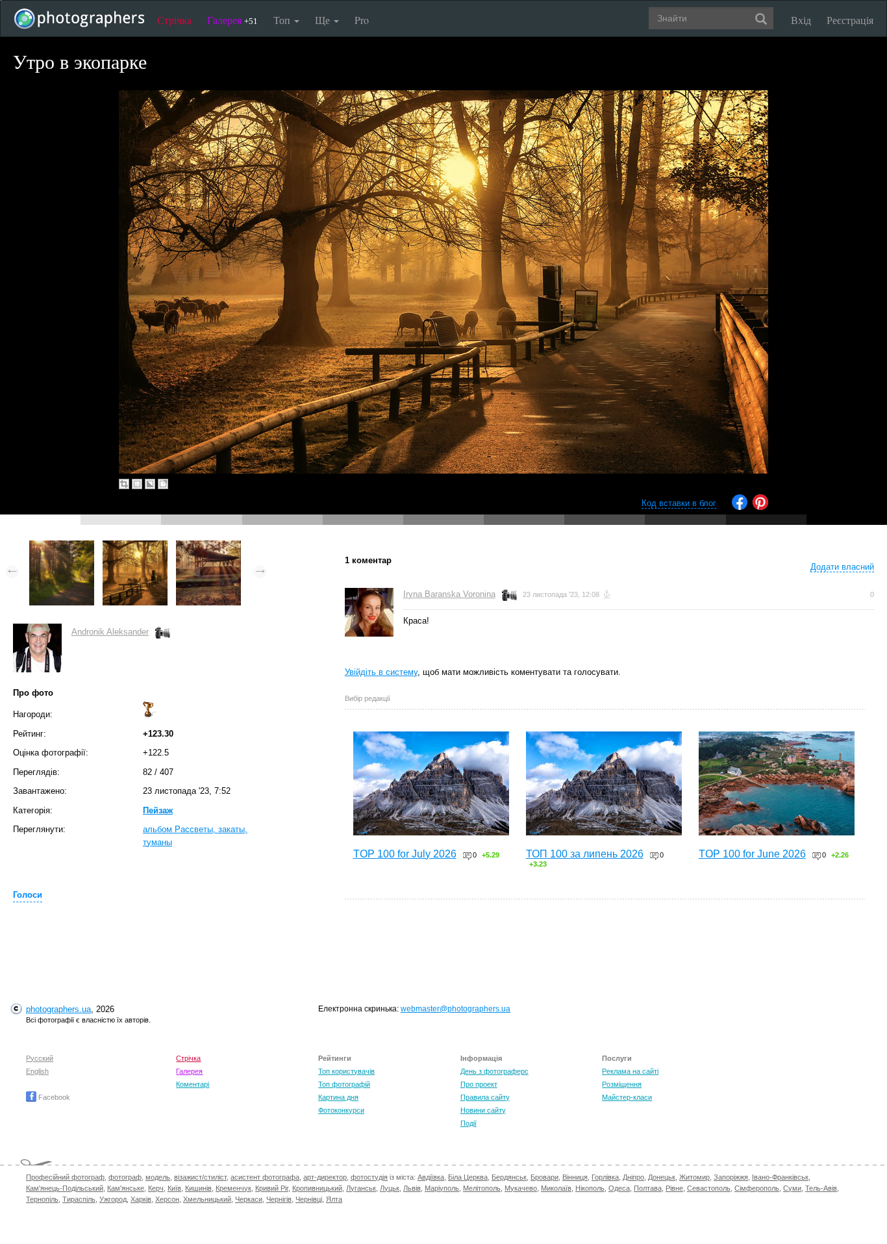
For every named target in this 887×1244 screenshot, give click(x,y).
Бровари (544, 1177)
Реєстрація (850, 20)
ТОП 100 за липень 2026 (584, 853)
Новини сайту (483, 1110)
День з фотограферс (494, 1071)
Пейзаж (158, 810)
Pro (362, 20)
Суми (792, 1188)
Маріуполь (442, 1188)
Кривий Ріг (271, 1188)
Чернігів (279, 1199)
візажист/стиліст (200, 1177)
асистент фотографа (265, 1177)
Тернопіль (42, 1199)
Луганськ (361, 1188)
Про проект (478, 1084)
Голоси (27, 895)
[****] (61, 547)
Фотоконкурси (341, 1110)
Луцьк (389, 1188)
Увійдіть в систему (381, 672)
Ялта (334, 1199)
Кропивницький (317, 1188)
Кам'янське (125, 1188)
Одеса (619, 1188)
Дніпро (633, 1177)
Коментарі (192, 1084)
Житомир (694, 1177)
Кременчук (233, 1188)
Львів (412, 1188)
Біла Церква (468, 1177)
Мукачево (521, 1188)
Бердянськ (509, 1177)
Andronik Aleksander (110, 632)
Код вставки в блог (679, 503)
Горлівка (605, 1177)
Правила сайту (485, 1097)
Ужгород (113, 1199)
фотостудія (369, 1177)
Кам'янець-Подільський (64, 1188)
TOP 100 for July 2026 (404, 853)
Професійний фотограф (65, 1177)
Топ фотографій (344, 1084)
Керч (156, 1188)
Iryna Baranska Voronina (449, 594)
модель (157, 1177)
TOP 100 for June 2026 (752, 853)
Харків (141, 1199)
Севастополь (709, 1188)
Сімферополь (756, 1188)
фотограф (125, 1177)
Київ (174, 1188)
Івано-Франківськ (780, 1177)
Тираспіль (78, 1199)
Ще (323, 20)
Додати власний (842, 567)
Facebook (53, 1097)
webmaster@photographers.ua (455, 1008)
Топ (283, 20)
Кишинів (198, 1188)
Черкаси (248, 1199)
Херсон (167, 1199)
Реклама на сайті (630, 1071)
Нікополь (590, 1188)
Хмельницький (207, 1199)
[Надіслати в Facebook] (739, 507)
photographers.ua (58, 1009)
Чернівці (308, 1199)
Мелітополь (482, 1188)
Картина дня (338, 1097)
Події (468, 1123)
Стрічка (174, 20)
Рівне (674, 1188)
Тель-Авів (821, 1188)
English (37, 1071)
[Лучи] (208, 547)
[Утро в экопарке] (135, 547)
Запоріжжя (731, 1177)
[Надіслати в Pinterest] (760, 507)
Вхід (801, 20)
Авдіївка (431, 1177)
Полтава (648, 1188)
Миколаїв (556, 1188)
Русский (39, 1058)
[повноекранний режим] (163, 484)
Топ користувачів (346, 1071)
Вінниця (575, 1177)
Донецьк (661, 1177)
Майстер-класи (627, 1097)
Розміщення (622, 1084)
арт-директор (325, 1177)
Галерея (232, 20)
